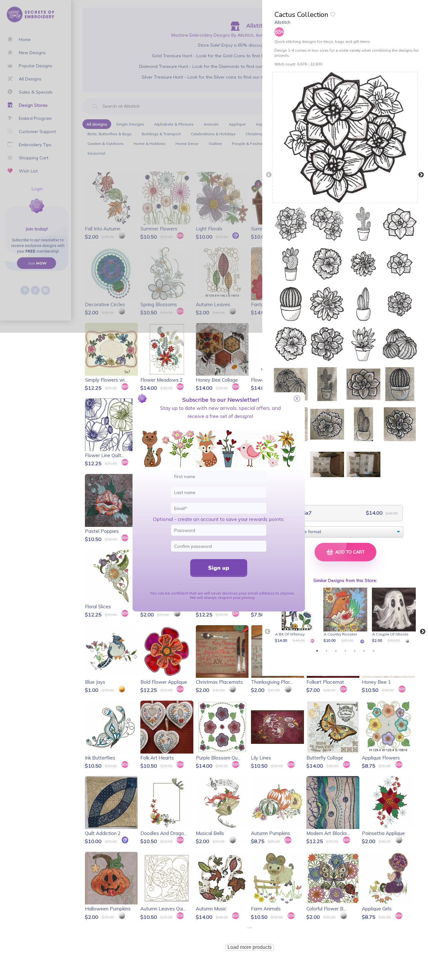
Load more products (249, 947)
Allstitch (282, 22)
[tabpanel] (298, 616)
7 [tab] (373, 651)
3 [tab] (336, 651)
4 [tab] (345, 651)
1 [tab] (317, 651)
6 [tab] (364, 651)
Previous (269, 175)
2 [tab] (326, 651)
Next (421, 175)
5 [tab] (355, 651)
